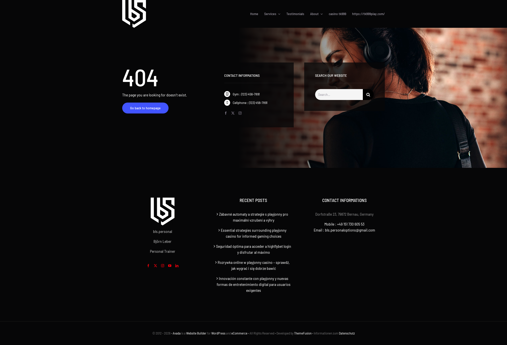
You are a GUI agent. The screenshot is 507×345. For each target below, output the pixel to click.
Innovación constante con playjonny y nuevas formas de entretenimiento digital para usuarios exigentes (254, 284)
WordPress (218, 333)
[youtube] (169, 265)
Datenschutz (347, 333)
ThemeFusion (303, 333)
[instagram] (240, 113)
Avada (177, 333)
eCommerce (239, 333)
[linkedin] (176, 265)
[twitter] (232, 113)
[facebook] (225, 113)
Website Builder (196, 333)
